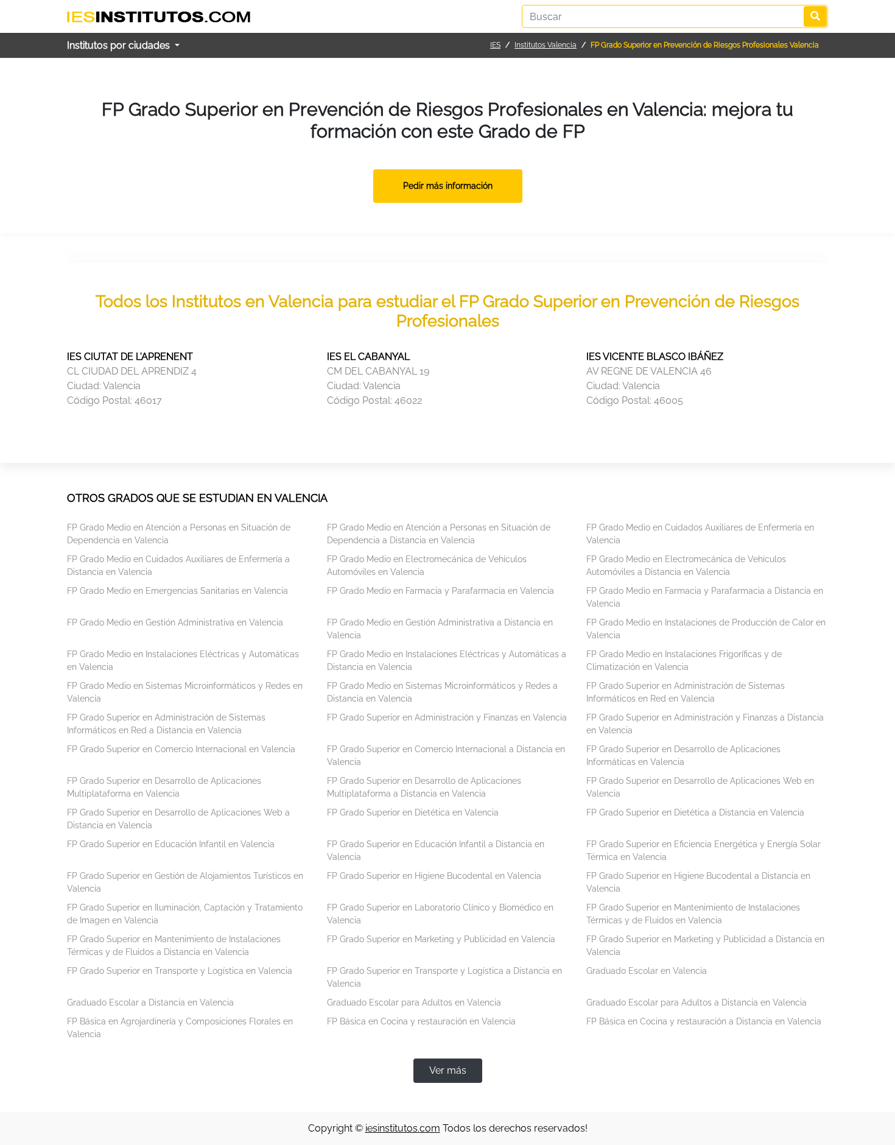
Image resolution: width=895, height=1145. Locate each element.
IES (495, 45)
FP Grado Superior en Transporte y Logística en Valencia (179, 971)
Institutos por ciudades (119, 45)
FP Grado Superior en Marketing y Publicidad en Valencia (441, 939)
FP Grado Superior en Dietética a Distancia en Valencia (695, 812)
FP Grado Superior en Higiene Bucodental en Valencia (434, 876)
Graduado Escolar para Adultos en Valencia (414, 1002)
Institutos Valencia (545, 45)
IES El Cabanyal (368, 356)
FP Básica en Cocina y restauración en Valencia (421, 1021)
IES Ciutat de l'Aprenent (130, 356)
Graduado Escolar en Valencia (646, 971)
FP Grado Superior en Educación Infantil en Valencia (171, 844)
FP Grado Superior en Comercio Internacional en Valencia (181, 749)
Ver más (447, 1070)
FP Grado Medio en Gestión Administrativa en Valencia (175, 622)
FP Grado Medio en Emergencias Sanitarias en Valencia (177, 591)
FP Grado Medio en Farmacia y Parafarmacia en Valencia (440, 591)
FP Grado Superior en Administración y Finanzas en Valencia (447, 717)
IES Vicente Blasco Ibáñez (654, 356)
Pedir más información (448, 186)
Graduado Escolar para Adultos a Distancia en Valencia (696, 1002)
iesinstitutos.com (402, 1128)
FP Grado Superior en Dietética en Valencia (413, 812)
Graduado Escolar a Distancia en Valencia (150, 1002)
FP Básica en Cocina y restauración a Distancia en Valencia (703, 1021)
